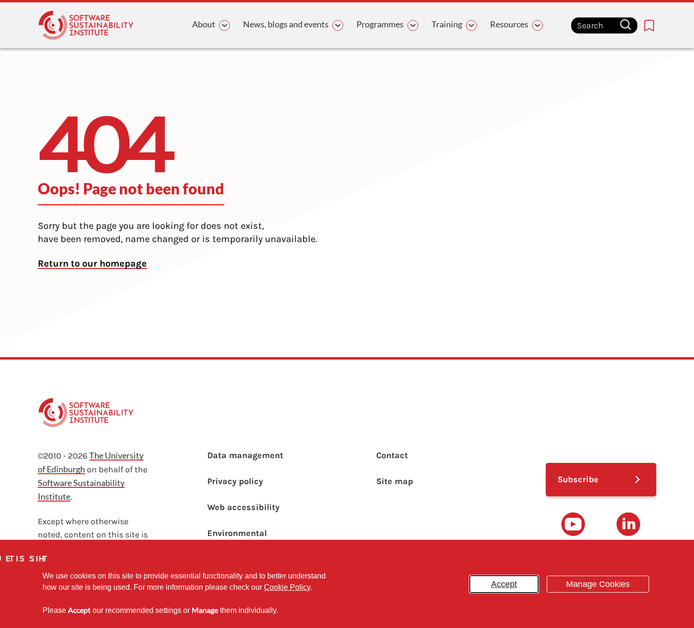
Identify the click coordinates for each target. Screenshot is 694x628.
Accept (504, 584)
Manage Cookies (598, 584)
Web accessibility (243, 507)
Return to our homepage (92, 263)
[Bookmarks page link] (649, 25)
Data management (245, 455)
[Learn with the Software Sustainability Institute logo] (86, 25)
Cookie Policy (287, 587)
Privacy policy (235, 481)
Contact (392, 455)
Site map (394, 481)
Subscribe (578, 479)
